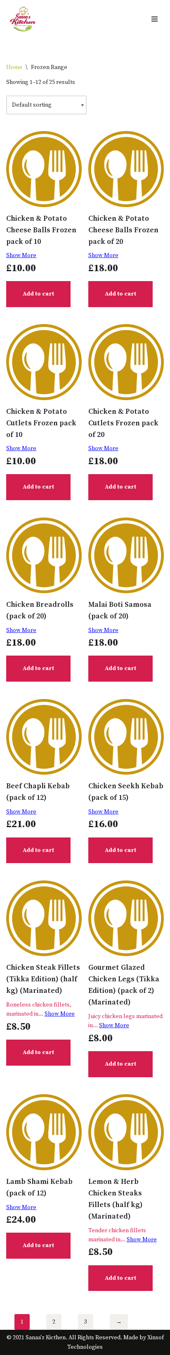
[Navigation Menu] (154, 19)
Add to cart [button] (38, 294)
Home (14, 67)
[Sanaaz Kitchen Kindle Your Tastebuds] (22, 19)
